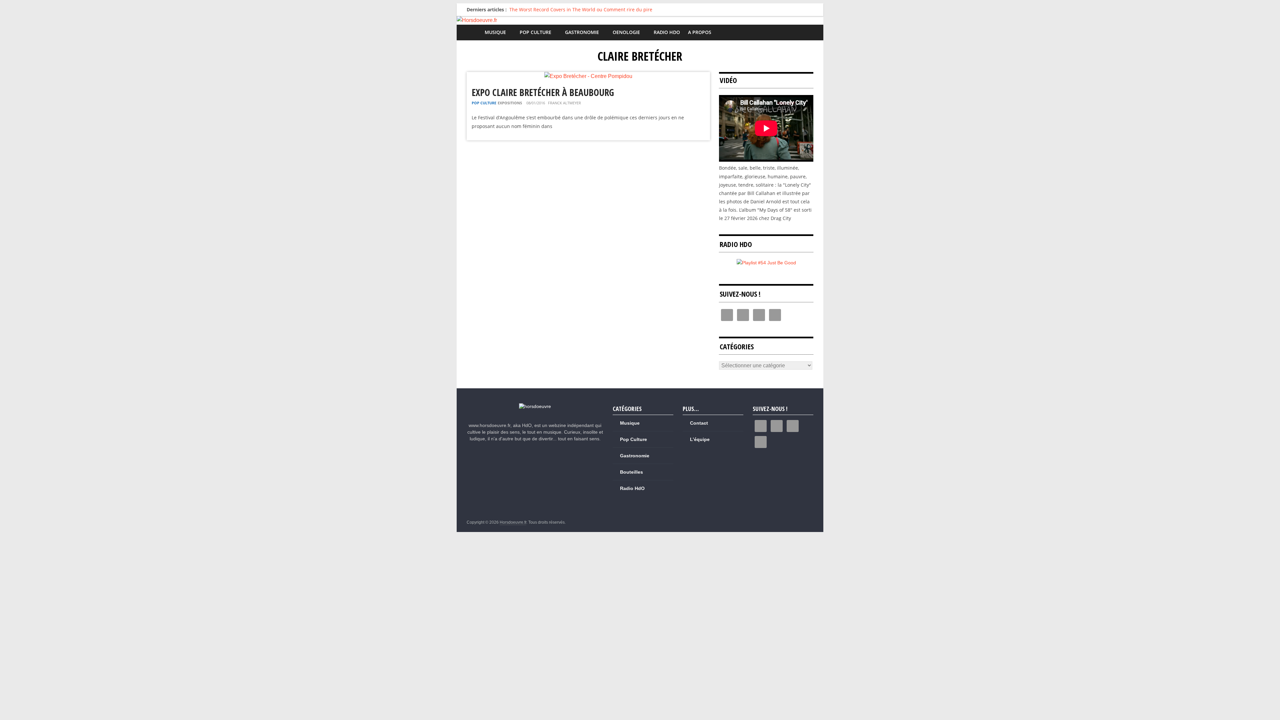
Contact (699, 423)
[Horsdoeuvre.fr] (640, 20)
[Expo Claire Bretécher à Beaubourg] (588, 76)
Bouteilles (631, 472)
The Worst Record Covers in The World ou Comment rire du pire (580, 9)
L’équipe (700, 439)
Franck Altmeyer (564, 102)
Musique (495, 32)
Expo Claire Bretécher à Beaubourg (543, 92)
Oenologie (626, 32)
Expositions (510, 102)
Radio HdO (667, 32)
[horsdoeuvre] (535, 406)
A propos (699, 32)
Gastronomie (582, 32)
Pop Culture (535, 32)
